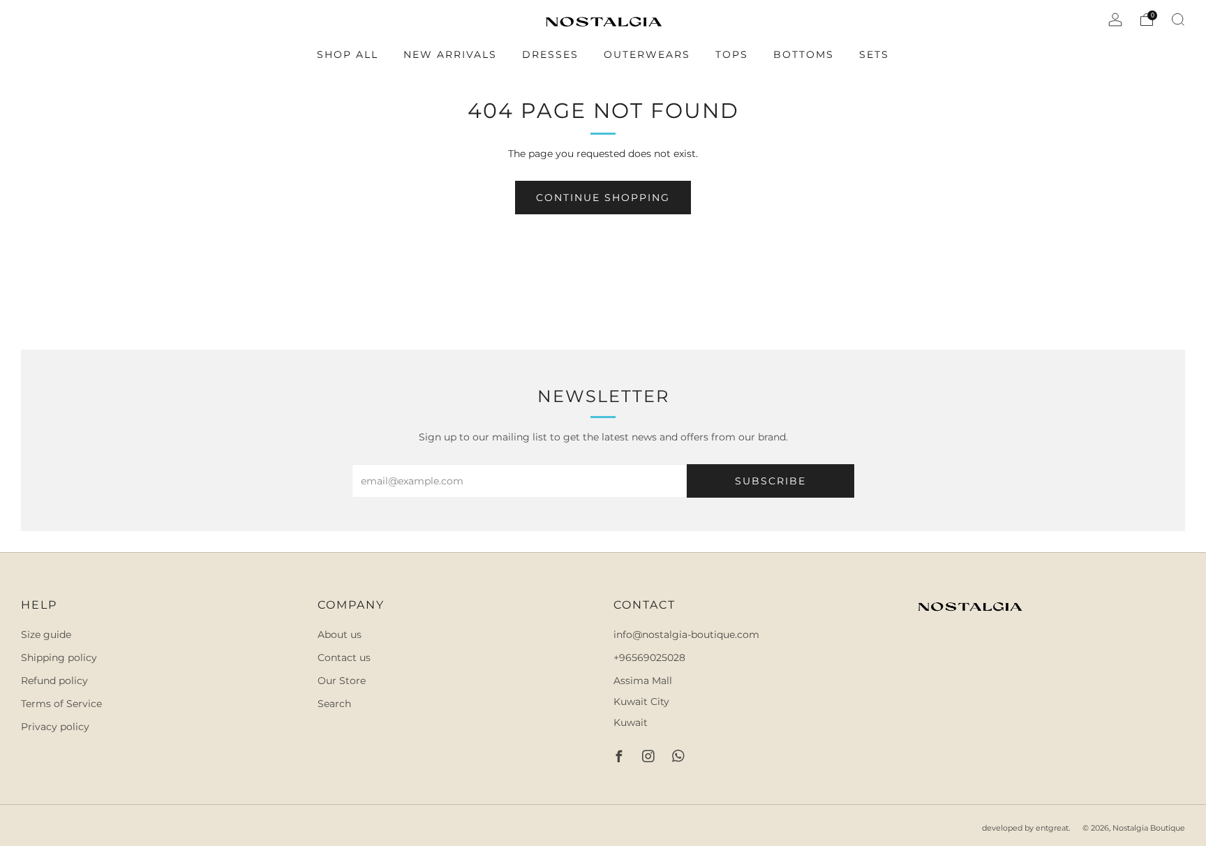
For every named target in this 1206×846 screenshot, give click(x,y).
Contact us (344, 657)
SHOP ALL (347, 54)
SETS (874, 54)
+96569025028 (649, 657)
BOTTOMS (803, 54)
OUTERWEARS (647, 54)
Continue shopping (603, 197)
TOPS (731, 54)
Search (334, 703)
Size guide (46, 634)
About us (340, 634)
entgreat (1052, 828)
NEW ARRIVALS (450, 54)
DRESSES (550, 54)
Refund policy (54, 680)
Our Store (342, 680)
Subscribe (770, 481)
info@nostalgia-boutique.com (686, 634)
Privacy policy (55, 726)
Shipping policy (59, 657)
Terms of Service (61, 703)
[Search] (1178, 20)
